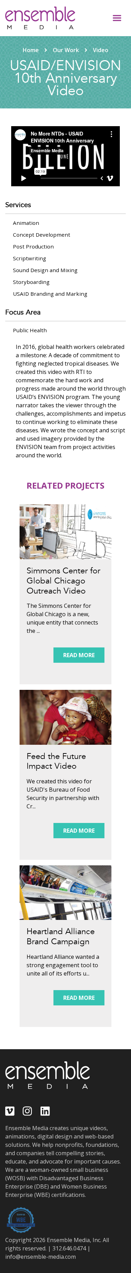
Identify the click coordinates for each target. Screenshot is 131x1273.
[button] (117, 18)
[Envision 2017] (65, 531)
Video (100, 50)
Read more (79, 655)
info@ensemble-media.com (40, 1256)
